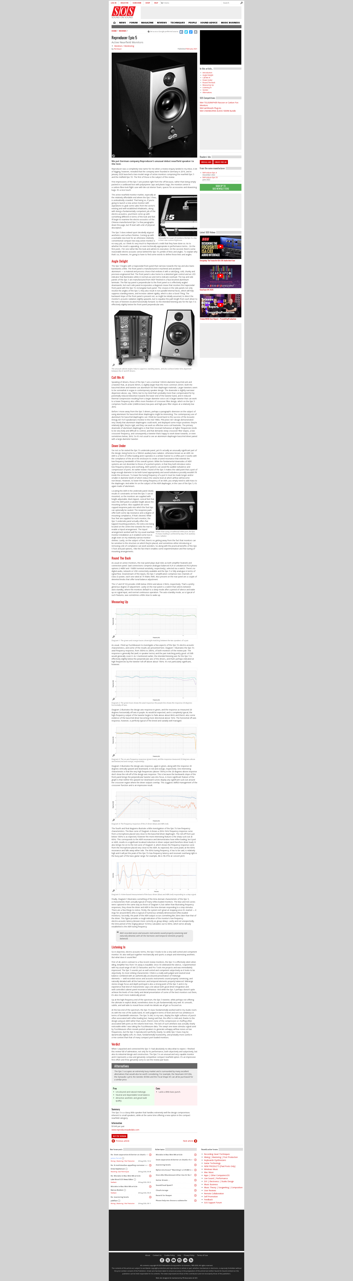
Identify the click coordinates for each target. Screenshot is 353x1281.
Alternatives (121, 1065)
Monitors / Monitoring (124, 46)
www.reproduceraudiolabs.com (125, 1129)
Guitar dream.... (163, 1180)
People (192, 22)
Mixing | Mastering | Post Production (123, 1161)
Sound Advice (208, 22)
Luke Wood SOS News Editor (122, 1179)
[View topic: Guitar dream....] (195, 1180)
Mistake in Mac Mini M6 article (124, 1186)
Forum (133, 22)
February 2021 (191, 49)
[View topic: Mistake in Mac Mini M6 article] (150, 1186)
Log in (113, 3)
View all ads (206, 162)
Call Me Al (118, 377)
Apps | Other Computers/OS (217, 1175)
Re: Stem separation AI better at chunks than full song (130, 1154)
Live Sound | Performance (216, 1178)
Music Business (230, 22)
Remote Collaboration (214, 1193)
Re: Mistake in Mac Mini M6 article (126, 1176)
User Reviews (210, 1190)
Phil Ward (117, 49)
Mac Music (209, 1172)
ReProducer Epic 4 (210, 172)
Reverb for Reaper (164, 1195)
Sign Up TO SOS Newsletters (220, 187)
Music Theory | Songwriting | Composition (223, 1187)
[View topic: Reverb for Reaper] (195, 1195)
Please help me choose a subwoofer (171, 1200)
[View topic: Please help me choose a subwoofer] (195, 1200)
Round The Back (121, 557)
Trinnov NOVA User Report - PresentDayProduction (218, 318)
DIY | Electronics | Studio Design (219, 1181)
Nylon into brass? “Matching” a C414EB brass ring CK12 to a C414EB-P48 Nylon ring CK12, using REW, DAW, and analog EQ (175, 1170)
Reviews (162, 22)
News (122, 22)
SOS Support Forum (213, 1202)
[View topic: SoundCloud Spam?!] (195, 1185)
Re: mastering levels (120, 1197)
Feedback (114, 1182)
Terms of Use (202, 1255)
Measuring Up (120, 601)
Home (114, 22)
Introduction (207, 72)
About (147, 1255)
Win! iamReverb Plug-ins (210, 108)
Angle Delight (120, 261)
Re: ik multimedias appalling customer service (130, 1165)
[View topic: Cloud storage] (195, 1190)
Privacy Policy (189, 1255)
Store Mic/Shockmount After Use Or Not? (174, 1175)
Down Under (119, 445)
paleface (114, 1200)
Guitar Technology (212, 1163)
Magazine (147, 22)
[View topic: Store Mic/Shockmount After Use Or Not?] (195, 1175)
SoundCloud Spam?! (164, 1185)
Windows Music (211, 1169)
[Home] (124, 11)
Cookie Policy (169, 1255)
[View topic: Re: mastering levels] (150, 1197)
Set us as (164, 31)
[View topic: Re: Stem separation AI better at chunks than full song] (150, 1154)
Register (124, 3)
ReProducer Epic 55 (210, 177)
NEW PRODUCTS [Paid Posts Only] (219, 1166)
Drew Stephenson (118, 1169)
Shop (147, 3)
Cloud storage (162, 1190)
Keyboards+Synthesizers (215, 1160)
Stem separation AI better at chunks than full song (175, 1160)
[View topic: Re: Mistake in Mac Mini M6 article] (150, 1176)
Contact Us (157, 1255)
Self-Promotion (211, 1196)
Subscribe (137, 3)
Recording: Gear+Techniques (120, 1172)
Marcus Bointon (117, 1190)
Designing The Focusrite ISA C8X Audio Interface (217, 260)
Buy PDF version (119, 1136)
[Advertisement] (220, 211)
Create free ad (221, 162)
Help (156, 3)
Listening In (118, 946)
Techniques (177, 22)
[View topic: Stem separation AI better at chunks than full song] (195, 1160)
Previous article (122, 1141)
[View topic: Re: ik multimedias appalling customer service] (150, 1165)
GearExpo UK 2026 (206, 289)
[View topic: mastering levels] (195, 1165)
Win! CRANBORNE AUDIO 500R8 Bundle (218, 110)
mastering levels (163, 1165)
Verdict (116, 1043)
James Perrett (116, 1158)
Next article (188, 1141)
